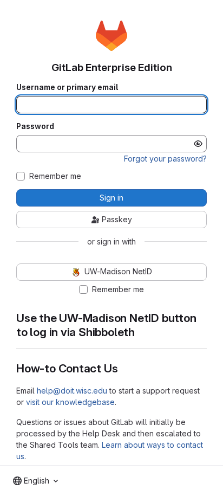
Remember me (55, 176)
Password (35, 126)
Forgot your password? (165, 158)
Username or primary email (67, 87)
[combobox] (35, 480)
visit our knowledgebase (70, 402)
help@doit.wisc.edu (72, 390)
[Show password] (198, 143)
